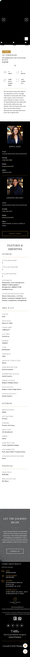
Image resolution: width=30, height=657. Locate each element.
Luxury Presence (15, 637)
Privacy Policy (22, 646)
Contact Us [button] (15, 551)
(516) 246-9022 (10, 577)
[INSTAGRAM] (17, 625)
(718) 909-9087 (7, 160)
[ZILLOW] (8, 625)
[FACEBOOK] (12, 625)
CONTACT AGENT (15, 233)
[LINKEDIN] (21, 625)
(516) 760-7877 (7, 211)
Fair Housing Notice (17, 607)
